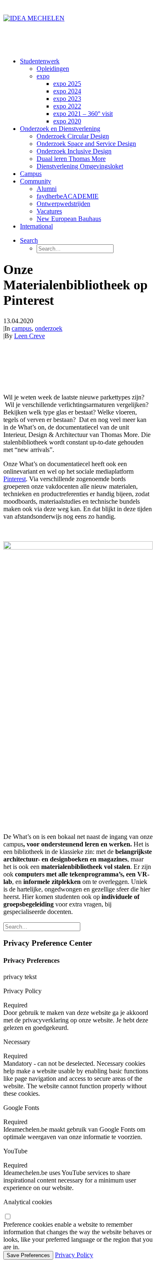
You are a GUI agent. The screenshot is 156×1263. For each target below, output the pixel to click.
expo (43, 76)
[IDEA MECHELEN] (78, 27)
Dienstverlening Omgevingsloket (80, 166)
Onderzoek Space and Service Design (86, 143)
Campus (31, 173)
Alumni (47, 188)
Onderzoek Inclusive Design (74, 151)
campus (22, 328)
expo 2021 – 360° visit (83, 113)
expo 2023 (67, 98)
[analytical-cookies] (7, 1216)
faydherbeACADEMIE (68, 196)
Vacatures (49, 211)
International (36, 226)
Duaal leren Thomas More (71, 158)
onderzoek (48, 328)
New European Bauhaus (69, 218)
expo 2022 (67, 106)
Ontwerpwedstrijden (63, 203)
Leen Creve (29, 335)
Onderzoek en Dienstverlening (60, 128)
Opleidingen (53, 68)
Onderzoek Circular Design (73, 136)
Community (35, 181)
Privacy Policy (74, 1254)
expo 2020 (67, 121)
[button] (29, 240)
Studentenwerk (39, 61)
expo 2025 (67, 83)
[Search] (41, 926)
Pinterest (14, 478)
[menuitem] (86, 91)
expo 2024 (67, 91)
